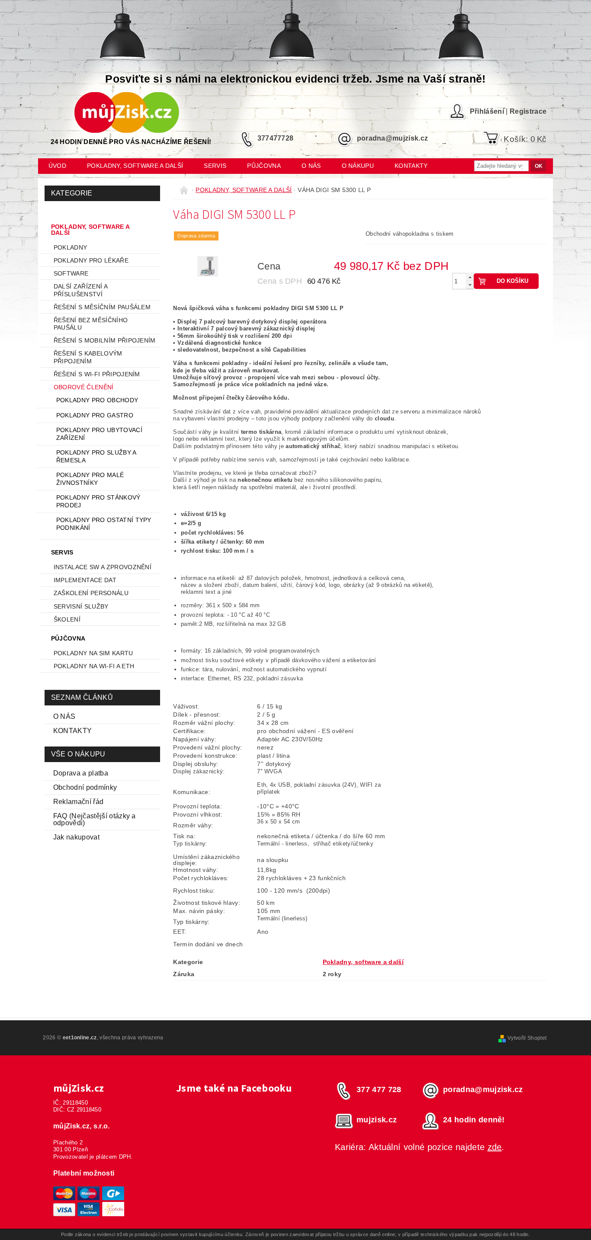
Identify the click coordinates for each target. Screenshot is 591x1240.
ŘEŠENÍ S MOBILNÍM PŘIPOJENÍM (105, 340)
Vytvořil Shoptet (526, 1038)
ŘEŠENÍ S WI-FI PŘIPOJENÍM (97, 374)
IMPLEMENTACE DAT (85, 580)
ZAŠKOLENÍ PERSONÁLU (91, 593)
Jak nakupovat (76, 837)
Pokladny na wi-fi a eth (94, 666)
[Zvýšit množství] (470, 277)
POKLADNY (70, 247)
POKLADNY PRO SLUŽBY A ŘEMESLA (96, 456)
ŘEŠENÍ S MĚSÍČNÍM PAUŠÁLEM (102, 307)
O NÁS (64, 716)
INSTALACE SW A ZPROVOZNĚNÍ (102, 567)
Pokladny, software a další (135, 165)
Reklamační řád (78, 801)
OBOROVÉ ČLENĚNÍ (84, 387)
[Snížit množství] (470, 285)
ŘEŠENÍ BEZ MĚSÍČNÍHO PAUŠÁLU (91, 324)
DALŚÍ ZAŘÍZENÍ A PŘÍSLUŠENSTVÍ (80, 290)
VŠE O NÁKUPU (78, 754)
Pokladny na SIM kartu (93, 653)
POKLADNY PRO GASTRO (94, 415)
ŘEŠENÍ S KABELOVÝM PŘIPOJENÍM (88, 357)
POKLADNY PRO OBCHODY (97, 400)
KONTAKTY (72, 730)
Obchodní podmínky (85, 787)
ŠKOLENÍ (67, 619)
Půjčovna (264, 165)
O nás (311, 165)
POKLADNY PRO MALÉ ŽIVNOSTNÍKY (90, 478)
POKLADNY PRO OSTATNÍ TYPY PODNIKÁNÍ (103, 523)
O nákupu (358, 165)
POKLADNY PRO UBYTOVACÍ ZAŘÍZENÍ (99, 433)
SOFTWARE (71, 273)
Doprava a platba (80, 773)
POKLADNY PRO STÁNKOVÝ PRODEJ (98, 501)
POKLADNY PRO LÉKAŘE (91, 260)
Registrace (528, 111)
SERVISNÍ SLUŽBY (81, 606)
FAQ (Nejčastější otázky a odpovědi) (94, 819)
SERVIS (215, 165)
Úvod (57, 165)
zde (495, 1147)
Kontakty (411, 165)
